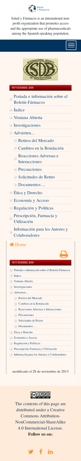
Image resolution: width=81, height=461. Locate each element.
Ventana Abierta (28, 117)
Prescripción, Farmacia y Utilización (35, 218)
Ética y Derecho (28, 192)
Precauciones (30, 169)
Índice (19, 109)
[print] (64, 256)
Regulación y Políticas (33, 208)
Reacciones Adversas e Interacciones (38, 158)
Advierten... (24, 132)
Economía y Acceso (31, 200)
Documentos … (27, 326)
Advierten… (21, 292)
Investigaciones (27, 125)
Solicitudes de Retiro (36, 177)
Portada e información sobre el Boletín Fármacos (41, 99)
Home (20, 244)
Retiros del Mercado (36, 140)
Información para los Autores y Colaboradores (41, 232)
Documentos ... (31, 184)
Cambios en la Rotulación (41, 148)
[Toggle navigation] (71, 45)
